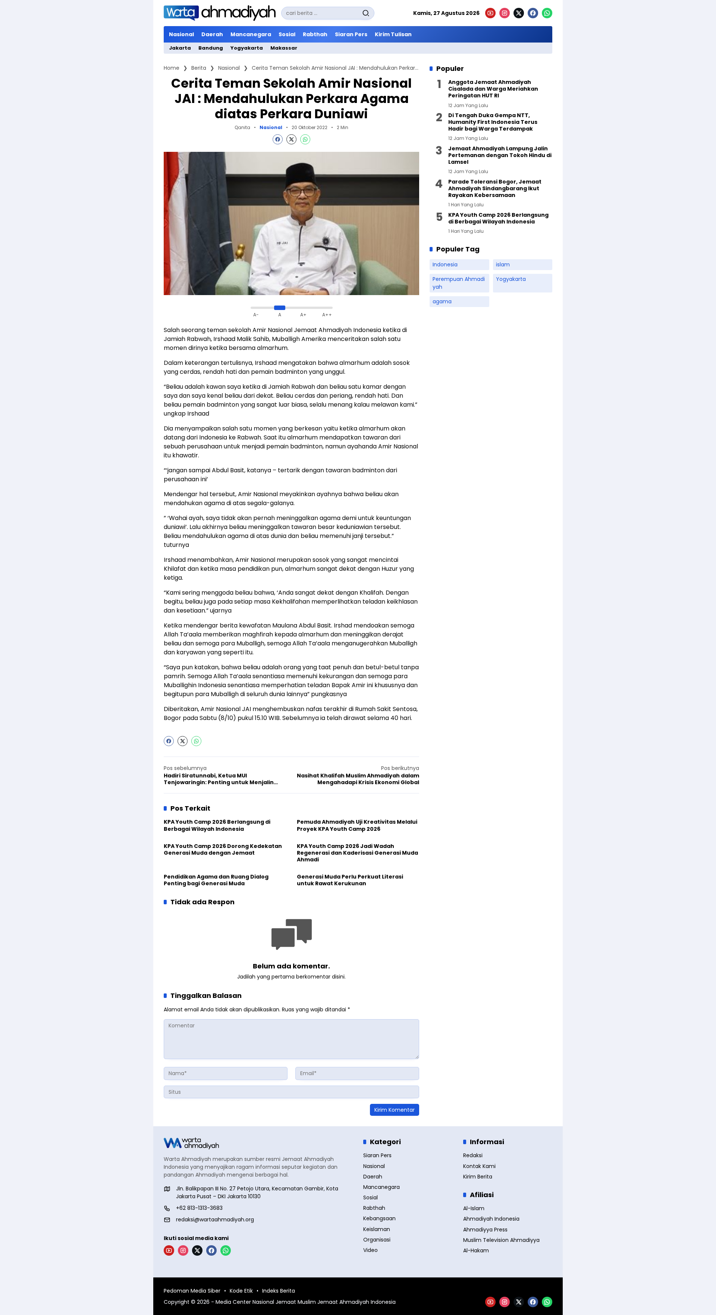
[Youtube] (490, 13)
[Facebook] (533, 13)
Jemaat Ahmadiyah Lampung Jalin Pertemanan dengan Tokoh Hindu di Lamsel (500, 155)
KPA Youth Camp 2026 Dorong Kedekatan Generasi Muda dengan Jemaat (223, 849)
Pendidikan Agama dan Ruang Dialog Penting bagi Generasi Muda (216, 880)
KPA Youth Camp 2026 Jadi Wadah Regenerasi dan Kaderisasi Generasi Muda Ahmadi (357, 853)
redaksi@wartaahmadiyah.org (215, 1219)
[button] (365, 13)
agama (442, 301)
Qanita (242, 127)
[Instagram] (504, 13)
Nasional (271, 127)
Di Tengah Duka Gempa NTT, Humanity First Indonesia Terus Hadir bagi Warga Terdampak (492, 122)
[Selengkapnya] (258, 1143)
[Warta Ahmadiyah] (220, 13)
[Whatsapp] (305, 139)
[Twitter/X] (519, 13)
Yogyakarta (511, 279)
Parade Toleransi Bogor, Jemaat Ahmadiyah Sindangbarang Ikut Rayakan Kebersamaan (494, 188)
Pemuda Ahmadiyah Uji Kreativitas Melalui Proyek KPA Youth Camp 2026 (357, 825)
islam (503, 264)
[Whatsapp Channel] (547, 13)
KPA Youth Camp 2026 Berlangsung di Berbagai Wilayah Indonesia (217, 825)
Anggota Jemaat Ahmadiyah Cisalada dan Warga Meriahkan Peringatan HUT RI (493, 89)
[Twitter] (291, 139)
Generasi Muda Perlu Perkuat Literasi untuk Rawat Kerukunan (350, 880)
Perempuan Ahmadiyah (459, 283)
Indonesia (445, 264)
